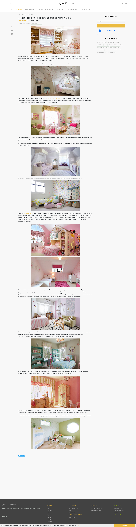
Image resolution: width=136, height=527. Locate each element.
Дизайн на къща (112, 52)
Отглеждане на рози (101, 52)
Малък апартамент (101, 42)
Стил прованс (111, 42)
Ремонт (71, 519)
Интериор (19, 9)
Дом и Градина (101, 34)
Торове (105, 44)
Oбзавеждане (72, 505)
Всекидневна (50, 510)
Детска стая (50, 513)
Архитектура (72, 517)
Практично (60, 9)
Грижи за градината (118, 510)
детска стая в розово (54, 98)
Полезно (116, 512)
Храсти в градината (114, 47)
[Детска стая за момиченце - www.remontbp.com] (55, 81)
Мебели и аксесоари (74, 508)
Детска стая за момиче (37, 23)
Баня (48, 515)
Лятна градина (100, 49)
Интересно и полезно (96, 508)
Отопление (99, 44)
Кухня (48, 512)
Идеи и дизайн (85, 9)
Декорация (49, 521)
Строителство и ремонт (45, 9)
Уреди (70, 510)
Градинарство (72, 9)
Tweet (23, 455)
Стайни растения (118, 508)
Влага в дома (109, 49)
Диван (110, 44)
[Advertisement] (55, 475)
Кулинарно (94, 513)
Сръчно (93, 512)
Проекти (49, 519)
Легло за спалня (117, 49)
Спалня (48, 508)
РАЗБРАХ (124, 525)
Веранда (117, 42)
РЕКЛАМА (4, 516)
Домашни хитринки (96, 510)
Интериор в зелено (101, 54)
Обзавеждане (29, 9)
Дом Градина (68, 3)
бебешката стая (29, 213)
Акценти (49, 517)
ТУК (78, 525)
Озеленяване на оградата (103, 47)
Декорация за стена (117, 44)
